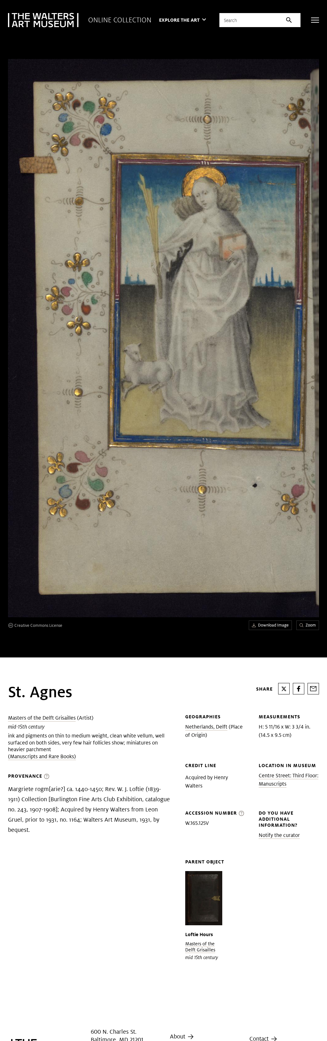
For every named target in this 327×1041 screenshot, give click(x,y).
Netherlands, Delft (206, 726)
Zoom (311, 625)
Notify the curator (279, 835)
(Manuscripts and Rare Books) (42, 756)
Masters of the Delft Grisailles (42, 718)
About (178, 1036)
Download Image (273, 625)
